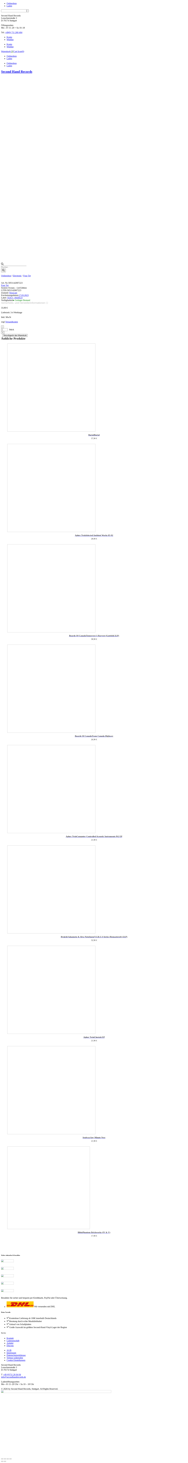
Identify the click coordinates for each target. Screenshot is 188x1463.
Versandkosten (11, 322)
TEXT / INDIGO (15, 298)
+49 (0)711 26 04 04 (12, 1374)
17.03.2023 (24, 295)
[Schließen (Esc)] (10, 1458)
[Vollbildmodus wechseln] (5, 1458)
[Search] (3, 270)
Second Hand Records (16, 71)
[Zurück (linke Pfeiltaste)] (2, 1461)
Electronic (17, 276)
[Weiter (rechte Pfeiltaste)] (5, 1461)
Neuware (13, 293)
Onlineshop (12, 3)
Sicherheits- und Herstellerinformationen (23, 303)
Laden (9, 6)
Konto (9, 37)
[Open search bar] (2, 264)
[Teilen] (8, 1458)
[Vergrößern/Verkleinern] (2, 1458)
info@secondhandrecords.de (13, 1377)
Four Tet (27, 276)
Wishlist (10, 39)
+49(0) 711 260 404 (13, 32)
